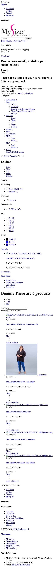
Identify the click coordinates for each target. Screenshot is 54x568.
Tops (8, 102)
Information (5, 276)
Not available (15, 189)
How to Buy (11, 280)
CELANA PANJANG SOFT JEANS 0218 (20, 439)
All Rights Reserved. (21, 529)
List (7, 304)
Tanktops (14, 106)
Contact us (10, 513)
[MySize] (15, 36)
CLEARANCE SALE (15, 152)
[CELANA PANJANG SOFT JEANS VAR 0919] (27, 315)
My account (6, 534)
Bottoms (9, 116)
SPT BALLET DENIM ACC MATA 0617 (20, 258)
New (12, 200)
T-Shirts (14, 104)
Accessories (10, 134)
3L (11, 223)
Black (12, 239)
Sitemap (9, 525)
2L (11, 220)
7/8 (12, 122)
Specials (4, 249)
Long (13, 118)
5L (11, 225)
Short (13, 120)
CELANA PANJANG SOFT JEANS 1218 (20, 382)
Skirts (13, 125)
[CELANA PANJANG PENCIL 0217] (22, 405)
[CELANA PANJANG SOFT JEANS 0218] (24, 432)
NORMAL (15, 209)
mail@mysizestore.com (21, 565)
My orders (10, 539)
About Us (10, 520)
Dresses (9, 129)
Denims (14, 127)
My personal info (13, 546)
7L (11, 228)
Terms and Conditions (14, 282)
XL (11, 218)
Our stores (10, 287)
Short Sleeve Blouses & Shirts (23, 111)
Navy (12, 244)
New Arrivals (11, 100)
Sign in (4, 4)
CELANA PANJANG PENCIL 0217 (18, 412)
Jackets (14, 113)
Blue (12, 242)
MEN (8, 136)
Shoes (8, 131)
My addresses (11, 543)
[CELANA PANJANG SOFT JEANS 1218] (22, 375)
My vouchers (11, 548)
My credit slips (12, 541)
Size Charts (10, 285)
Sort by (4, 308)
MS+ (8, 143)
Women (6, 156)
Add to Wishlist (12, 343)
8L (11, 230)
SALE (8, 150)
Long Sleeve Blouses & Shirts (23, 109)
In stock (13, 191)
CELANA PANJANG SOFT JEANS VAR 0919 (22, 324)
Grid (8, 302)
